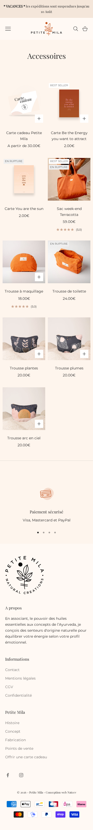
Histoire (12, 722)
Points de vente (19, 748)
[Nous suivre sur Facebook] (7, 775)
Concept (12, 731)
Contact (12, 669)
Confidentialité (18, 695)
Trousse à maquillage (24, 291)
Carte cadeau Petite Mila (24, 135)
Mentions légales (20, 678)
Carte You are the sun (24, 208)
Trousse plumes (69, 368)
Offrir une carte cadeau (26, 757)
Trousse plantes (24, 368)
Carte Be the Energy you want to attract (69, 135)
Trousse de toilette (69, 291)
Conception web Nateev (61, 792)
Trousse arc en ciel (24, 438)
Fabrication (15, 740)
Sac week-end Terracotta (69, 211)
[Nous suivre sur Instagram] (21, 775)
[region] (46, 504)
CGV (9, 687)
